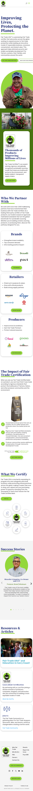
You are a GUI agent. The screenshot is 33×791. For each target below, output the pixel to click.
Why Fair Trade (11, 180)
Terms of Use (24, 785)
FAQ (13, 754)
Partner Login (16, 778)
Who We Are (15, 752)
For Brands (16, 267)
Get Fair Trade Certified (9, 60)
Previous (2, 584)
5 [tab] (21, 610)
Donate (25, 747)
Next (30, 582)
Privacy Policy (8, 785)
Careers (14, 757)
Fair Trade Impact (16, 457)
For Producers (16, 353)
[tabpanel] (16, 575)
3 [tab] (16, 610)
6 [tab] (23, 610)
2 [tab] (13, 610)
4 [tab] (18, 610)
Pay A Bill (25, 754)
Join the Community (16, 765)
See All (6, 498)
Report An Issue (26, 751)
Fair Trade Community (10, 728)
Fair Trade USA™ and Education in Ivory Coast (16, 661)
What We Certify (8, 699)
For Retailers (16, 310)
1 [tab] (11, 610)
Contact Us (15, 760)
